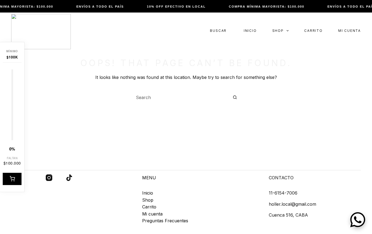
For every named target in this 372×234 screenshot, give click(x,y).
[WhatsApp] (357, 219)
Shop (278, 31)
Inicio (250, 31)
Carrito (313, 31)
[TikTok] (69, 177)
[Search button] (234, 97)
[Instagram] (49, 177)
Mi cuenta (349, 31)
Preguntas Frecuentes (165, 220)
